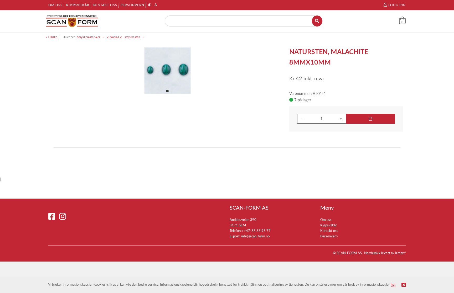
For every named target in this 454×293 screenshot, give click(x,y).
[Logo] (72, 21)
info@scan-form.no (255, 236)
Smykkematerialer (88, 37)
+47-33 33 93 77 (257, 231)
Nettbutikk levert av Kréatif (385, 253)
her (393, 284)
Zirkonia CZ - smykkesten (123, 37)
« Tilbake (51, 37)
